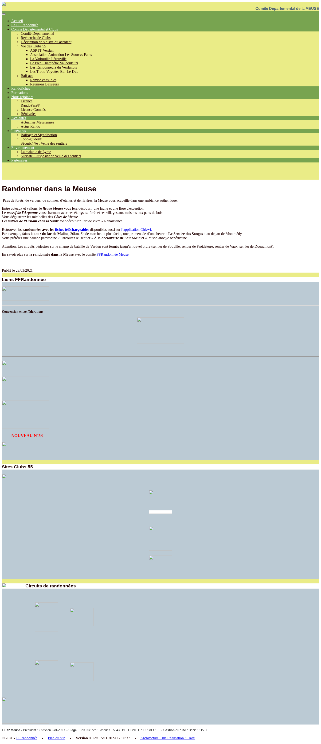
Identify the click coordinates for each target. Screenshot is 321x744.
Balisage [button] (27, 76)
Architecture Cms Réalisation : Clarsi (167, 738)
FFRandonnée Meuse (113, 254)
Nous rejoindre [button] (22, 97)
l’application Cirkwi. (136, 229)
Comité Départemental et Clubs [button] (34, 29)
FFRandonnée (26, 738)
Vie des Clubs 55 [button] (33, 46)
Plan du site (56, 738)
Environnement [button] (22, 148)
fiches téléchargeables (72, 229)
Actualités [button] (18, 118)
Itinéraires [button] (18, 131)
